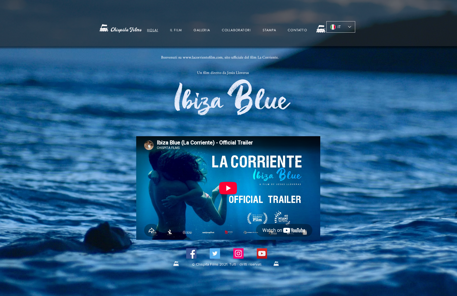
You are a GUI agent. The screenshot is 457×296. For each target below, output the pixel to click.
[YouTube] (262, 253)
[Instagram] (238, 253)
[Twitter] (215, 253)
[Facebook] (191, 253)
